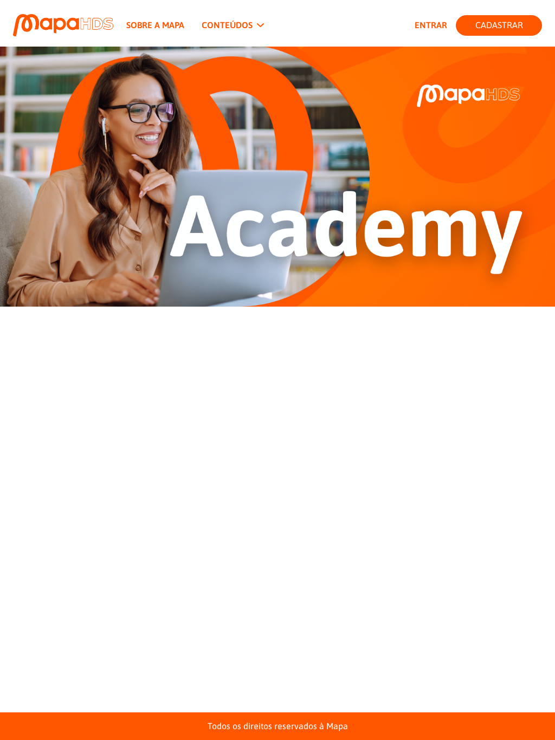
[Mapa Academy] (63, 25)
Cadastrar (499, 25)
